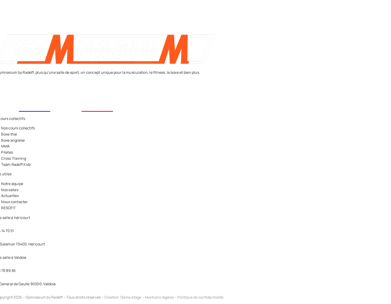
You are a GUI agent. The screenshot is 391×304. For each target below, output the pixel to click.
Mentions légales (159, 297)
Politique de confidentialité (200, 297)
